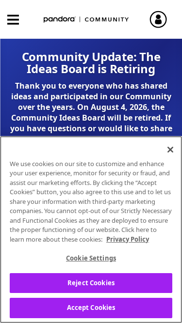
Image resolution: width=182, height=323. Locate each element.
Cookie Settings (91, 258)
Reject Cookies (91, 282)
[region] (91, 229)
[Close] (170, 149)
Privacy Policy (127, 239)
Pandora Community (86, 19)
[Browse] (18, 20)
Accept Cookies (91, 307)
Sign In (162, 19)
